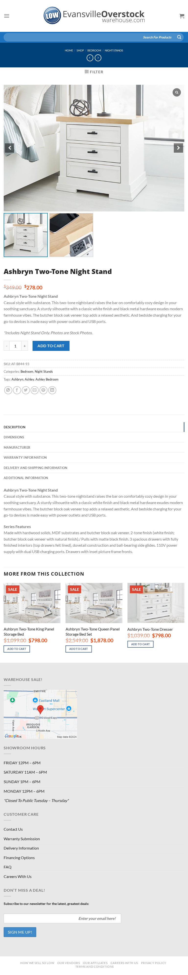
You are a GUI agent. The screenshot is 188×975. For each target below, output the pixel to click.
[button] (178, 148)
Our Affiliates (95, 963)
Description (14, 427)
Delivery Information (21, 848)
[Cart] (181, 16)
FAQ (8, 866)
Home (69, 50)
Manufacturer (17, 447)
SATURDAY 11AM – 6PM (25, 772)
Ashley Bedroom (47, 379)
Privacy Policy (153, 963)
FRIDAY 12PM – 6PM (22, 762)
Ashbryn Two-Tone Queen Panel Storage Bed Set (93, 631)
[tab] (94, 427)
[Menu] (7, 16)
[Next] (184, 622)
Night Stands (114, 50)
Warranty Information (25, 457)
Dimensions (14, 437)
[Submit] (179, 37)
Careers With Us (18, 876)
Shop (80, 50)
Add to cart (50, 345)
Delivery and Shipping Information (35, 468)
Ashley (29, 379)
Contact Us (13, 829)
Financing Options (19, 857)
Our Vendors (68, 963)
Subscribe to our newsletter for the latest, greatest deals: (46, 903)
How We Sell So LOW (37, 963)
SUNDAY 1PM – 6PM (22, 781)
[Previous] (4, 622)
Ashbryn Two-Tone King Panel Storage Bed (29, 631)
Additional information (26, 478)
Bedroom (94, 50)
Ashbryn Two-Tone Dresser (150, 629)
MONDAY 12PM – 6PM (24, 791)
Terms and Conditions (94, 966)
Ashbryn (17, 379)
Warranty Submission (22, 838)
